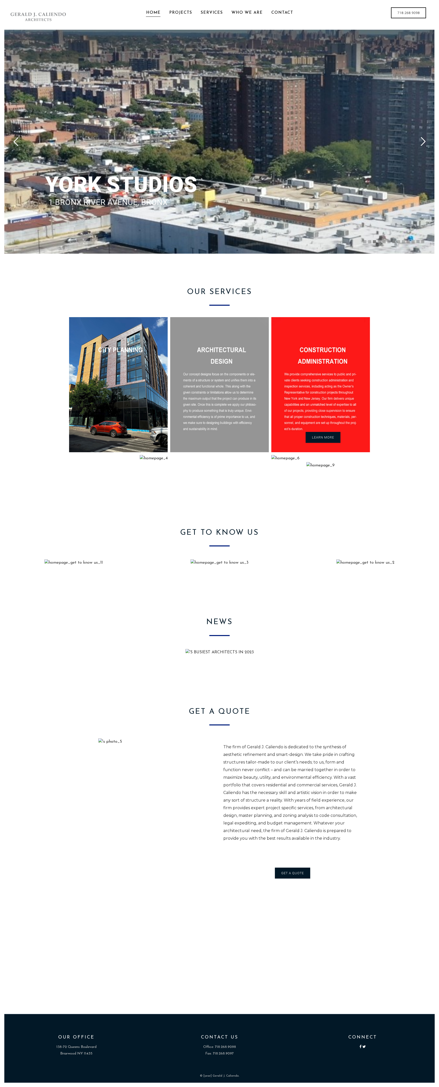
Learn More (323, 437)
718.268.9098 (408, 13)
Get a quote (292, 873)
